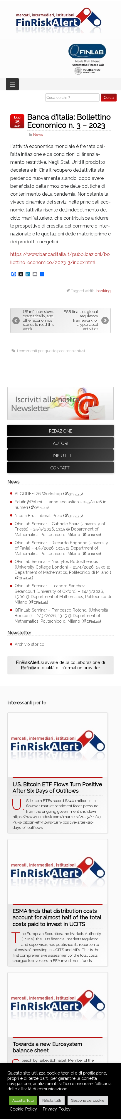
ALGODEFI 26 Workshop (38, 494)
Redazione (60, 431)
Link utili (61, 455)
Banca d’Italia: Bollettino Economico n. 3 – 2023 (69, 121)
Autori (60, 443)
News (38, 134)
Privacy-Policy (56, 1108)
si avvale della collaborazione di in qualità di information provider (60, 665)
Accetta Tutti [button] (23, 1100)
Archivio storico (29, 644)
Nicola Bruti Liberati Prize (38, 516)
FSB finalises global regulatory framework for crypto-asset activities (81, 320)
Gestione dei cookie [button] (87, 1100)
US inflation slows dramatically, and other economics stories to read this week (38, 320)
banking (103, 291)
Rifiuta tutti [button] (51, 1100)
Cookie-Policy (23, 1108)
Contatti (60, 468)
